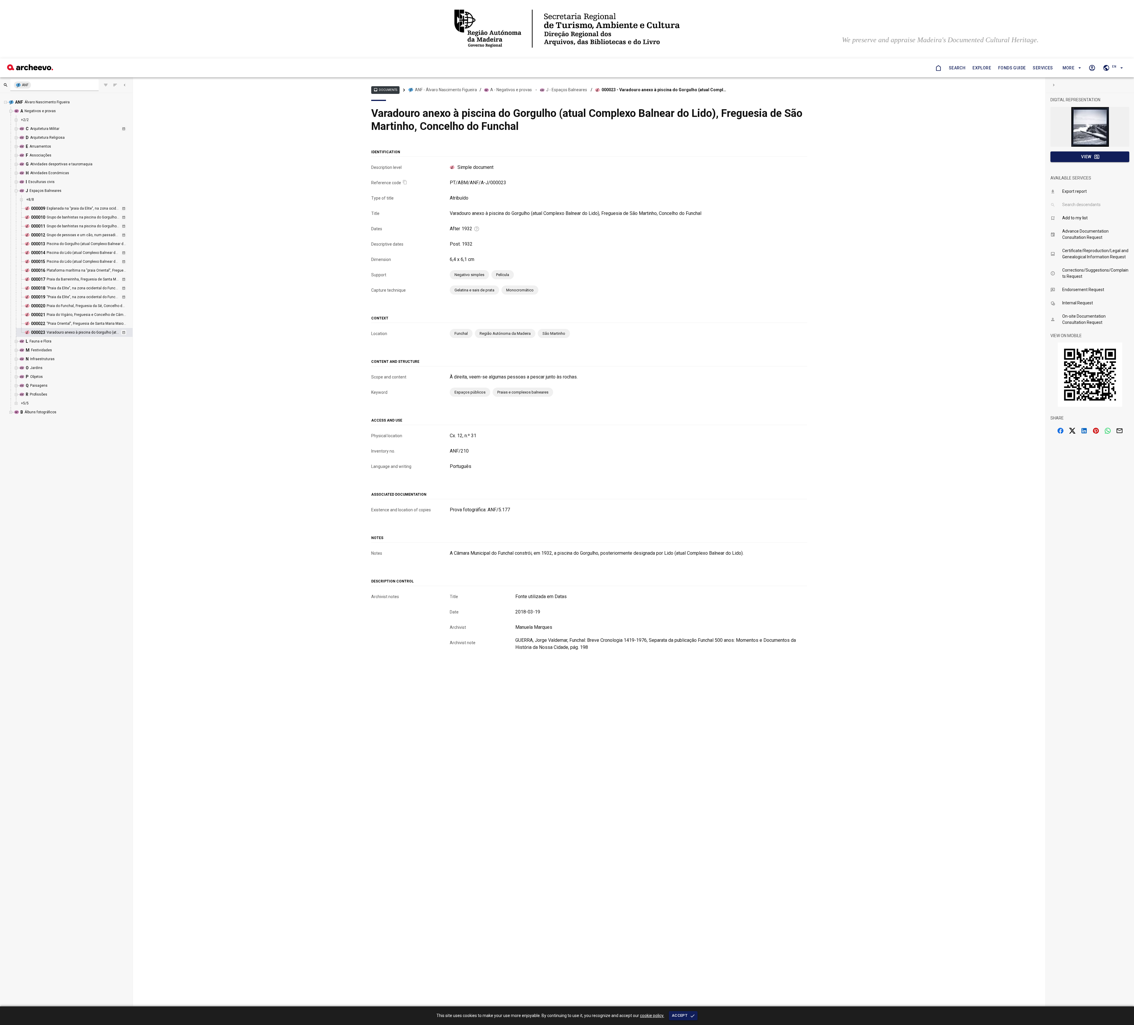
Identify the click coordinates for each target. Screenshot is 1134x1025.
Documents (385, 90)
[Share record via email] (1119, 431)
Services (1043, 68)
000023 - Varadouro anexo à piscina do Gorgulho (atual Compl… (664, 89)
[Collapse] (124, 85)
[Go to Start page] (938, 68)
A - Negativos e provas (511, 89)
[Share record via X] (1072, 431)
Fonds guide (1012, 68)
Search (957, 68)
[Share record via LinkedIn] (1084, 431)
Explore (981, 68)
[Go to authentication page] (1092, 68)
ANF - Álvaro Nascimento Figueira (446, 89)
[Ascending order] (115, 85)
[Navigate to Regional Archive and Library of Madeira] (567, 29)
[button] (1071, 68)
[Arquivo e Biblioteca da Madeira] (30, 68)
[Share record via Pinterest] (1096, 431)
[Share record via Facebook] (1060, 431)
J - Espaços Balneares (566, 89)
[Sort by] (105, 85)
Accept (679, 1015)
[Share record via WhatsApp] (1108, 431)
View (1086, 156)
